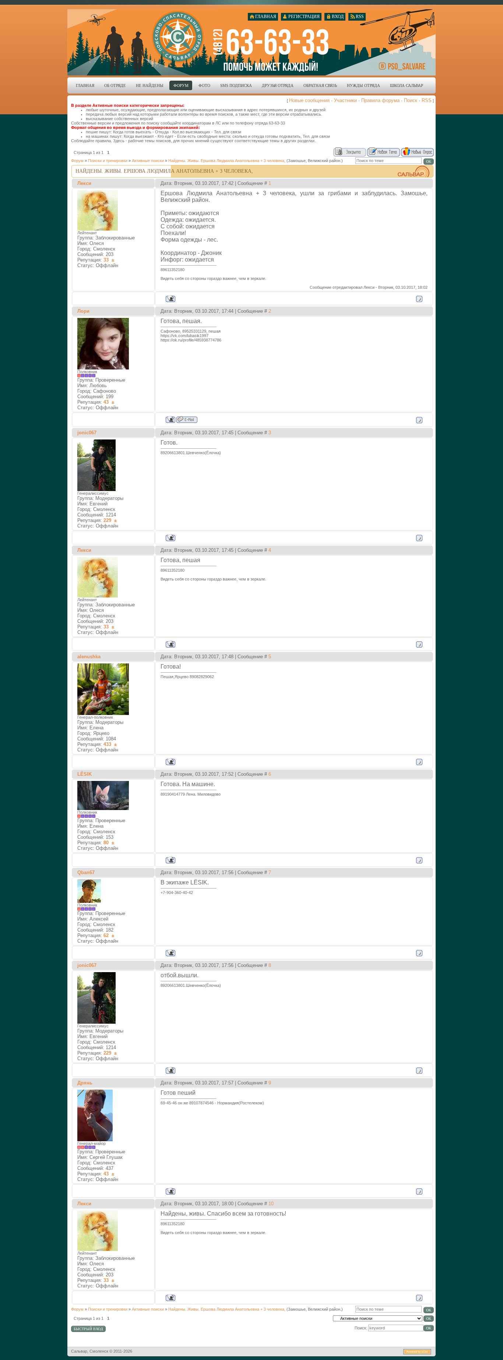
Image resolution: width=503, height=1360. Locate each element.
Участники (345, 100)
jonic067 (86, 432)
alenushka (89, 656)
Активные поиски (148, 160)
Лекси (84, 183)
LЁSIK (84, 774)
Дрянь (84, 1083)
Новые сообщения (309, 100)
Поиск (410, 100)
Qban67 (86, 872)
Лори (83, 311)
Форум (77, 160)
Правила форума (380, 100)
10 (271, 1203)
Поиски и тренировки (107, 160)
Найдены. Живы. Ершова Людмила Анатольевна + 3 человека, (226, 160)
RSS (427, 100)
